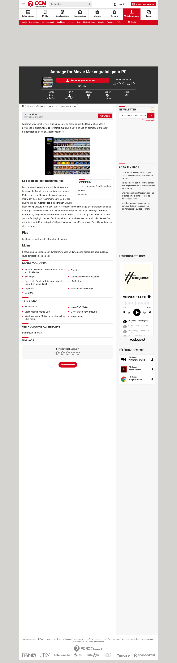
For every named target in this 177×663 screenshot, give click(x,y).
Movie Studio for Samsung (84, 311)
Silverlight (30, 276)
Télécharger (41, 106)
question (145, 4)
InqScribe (29, 288)
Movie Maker (31, 306)
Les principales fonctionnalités (96, 186)
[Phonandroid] (144, 655)
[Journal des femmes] (29, 655)
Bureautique (34, 22)
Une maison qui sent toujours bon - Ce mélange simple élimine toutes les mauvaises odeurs (138, 196)
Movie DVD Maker (79, 307)
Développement (47, 22)
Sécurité (101, 22)
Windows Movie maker (33, 124)
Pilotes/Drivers (89, 22)
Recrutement (78, 639)
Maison (97, 16)
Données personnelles (93, 639)
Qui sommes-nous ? (30, 639)
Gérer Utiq (125, 639)
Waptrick (75, 270)
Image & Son (80, 16)
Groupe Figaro (78, 642)
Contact (69, 639)
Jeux (78, 22)
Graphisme (61, 22)
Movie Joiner (77, 316)
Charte (133, 639)
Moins (84, 194)
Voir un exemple (148, 120)
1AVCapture (76, 281)
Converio (29, 293)
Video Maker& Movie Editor (38, 311)
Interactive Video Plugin (82, 288)
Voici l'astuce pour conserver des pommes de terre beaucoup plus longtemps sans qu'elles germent (136, 206)
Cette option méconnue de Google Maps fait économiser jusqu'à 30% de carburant (137, 176)
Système (110, 22)
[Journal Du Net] (45, 655)
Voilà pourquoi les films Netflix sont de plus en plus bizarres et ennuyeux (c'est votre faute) (138, 186)
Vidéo (119, 22)
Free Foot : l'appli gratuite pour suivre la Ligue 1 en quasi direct (44, 282)
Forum (149, 16)
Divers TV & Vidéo (68, 106)
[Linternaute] (62, 655)
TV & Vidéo (53, 106)
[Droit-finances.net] (78, 655)
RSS (138, 639)
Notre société (51, 639)
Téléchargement (131, 16)
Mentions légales (148, 639)
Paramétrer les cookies (111, 639)
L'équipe (42, 639)
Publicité (61, 639)
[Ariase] (123, 655)
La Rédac (33, 114)
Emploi (133, 22)
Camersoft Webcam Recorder (85, 276)
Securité (114, 16)
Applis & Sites (62, 16)
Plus (83, 190)
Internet (71, 22)
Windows (57, 191)
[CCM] (37, 4)
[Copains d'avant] (94, 655)
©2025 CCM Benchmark (95, 642)
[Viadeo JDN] (108, 655)
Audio (24, 22)
